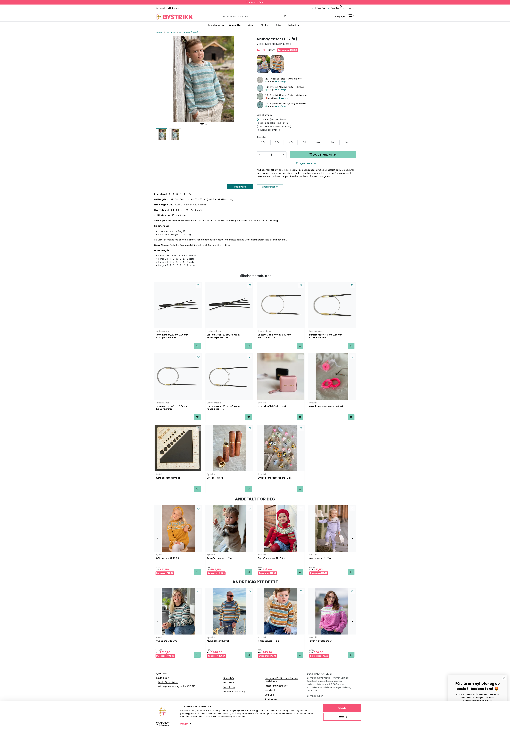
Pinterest (273, 699)
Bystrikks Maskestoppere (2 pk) (275, 478)
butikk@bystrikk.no (168, 682)
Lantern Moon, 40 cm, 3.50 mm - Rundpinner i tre (326, 336)
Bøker (278, 25)
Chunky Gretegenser (320, 641)
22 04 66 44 (164, 677)
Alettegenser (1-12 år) (321, 558)
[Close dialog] (504, 678)
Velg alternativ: (264, 115)
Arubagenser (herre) (218, 641)
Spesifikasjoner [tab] (270, 186)
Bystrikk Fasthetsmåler (168, 478)
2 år (277, 142)
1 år (263, 142)
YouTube (269, 694)
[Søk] (285, 16)
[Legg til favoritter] (198, 285)
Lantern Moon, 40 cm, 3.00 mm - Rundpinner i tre (275, 336)
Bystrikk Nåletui (215, 478)
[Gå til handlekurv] (350, 17)
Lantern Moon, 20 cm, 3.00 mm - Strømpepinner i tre (173, 336)
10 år (332, 142)
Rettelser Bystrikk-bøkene (167, 8)
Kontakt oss (229, 687)
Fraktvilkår (228, 682)
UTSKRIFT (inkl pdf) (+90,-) (274, 119)
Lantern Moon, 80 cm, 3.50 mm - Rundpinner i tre (224, 407)
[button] (202, 123)
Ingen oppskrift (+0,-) (271, 129)
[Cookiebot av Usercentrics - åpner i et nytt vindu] (162, 724)
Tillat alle (342, 708)
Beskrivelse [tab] (240, 186)
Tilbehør (264, 25)
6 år (305, 142)
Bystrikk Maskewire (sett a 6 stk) (326, 406)
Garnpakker (235, 25)
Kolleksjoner (294, 25)
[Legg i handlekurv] (197, 346)
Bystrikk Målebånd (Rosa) (272, 406)
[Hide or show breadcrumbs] (200, 32)
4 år (291, 142)
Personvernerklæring (234, 691)
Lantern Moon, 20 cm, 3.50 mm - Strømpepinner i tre (224, 336)
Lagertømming (216, 25)
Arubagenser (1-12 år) (269, 641)
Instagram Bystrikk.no (276, 685)
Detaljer (184, 724)
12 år (346, 142)
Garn (251, 25)
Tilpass (340, 717)
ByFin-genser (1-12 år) (167, 558)
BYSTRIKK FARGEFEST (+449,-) (275, 126)
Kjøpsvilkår (228, 678)
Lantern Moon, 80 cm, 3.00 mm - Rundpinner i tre (173, 407)
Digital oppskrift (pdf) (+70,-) (275, 122)
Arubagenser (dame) (167, 641)
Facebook (270, 690)
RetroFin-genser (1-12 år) (220, 558)
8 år (318, 142)
